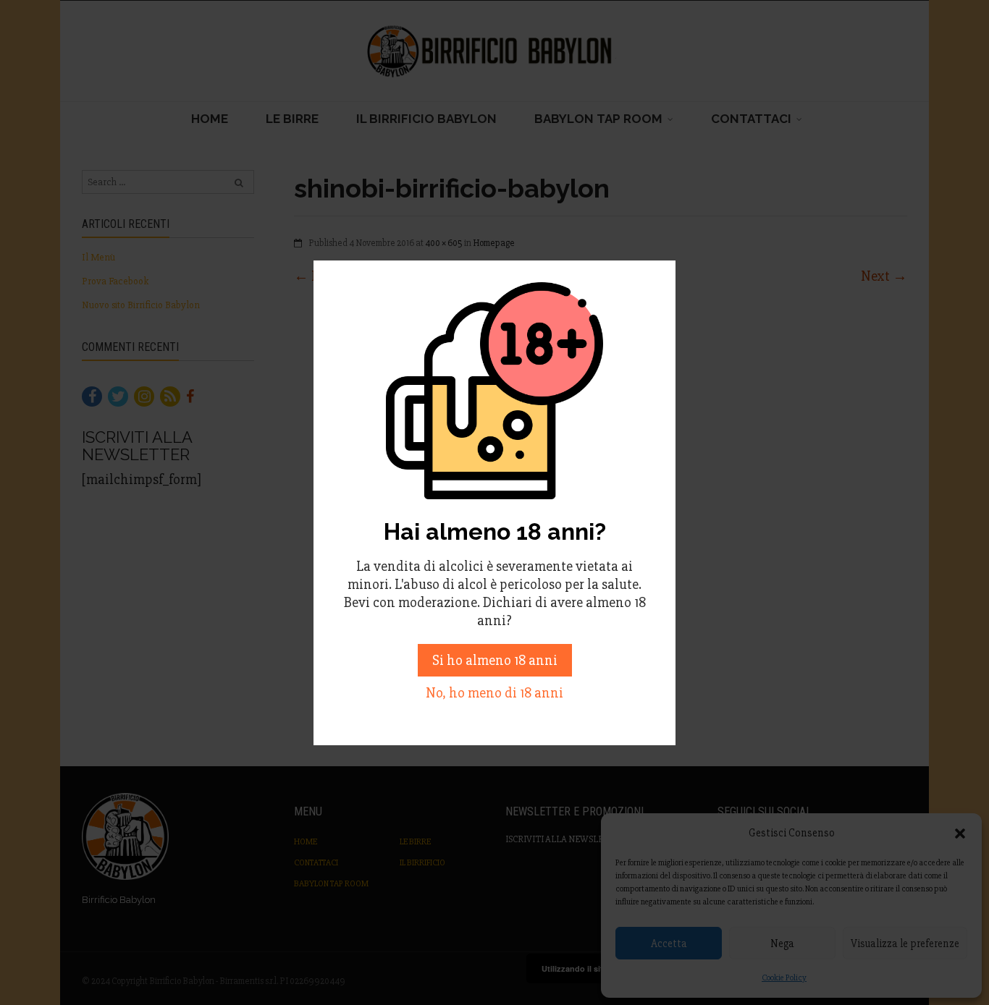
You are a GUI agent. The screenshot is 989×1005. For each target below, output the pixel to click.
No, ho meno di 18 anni (494, 693)
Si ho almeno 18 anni (494, 660)
